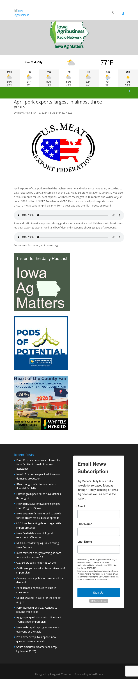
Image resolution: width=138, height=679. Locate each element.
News (69, 112)
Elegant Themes (61, 674)
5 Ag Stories (57, 112)
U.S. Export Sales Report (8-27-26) (36, 562)
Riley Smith (23, 112)
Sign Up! (98, 592)
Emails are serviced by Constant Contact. (97, 581)
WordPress (96, 674)
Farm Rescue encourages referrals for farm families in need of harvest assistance (38, 464)
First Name (84, 524)
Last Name (84, 541)
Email (81, 506)
